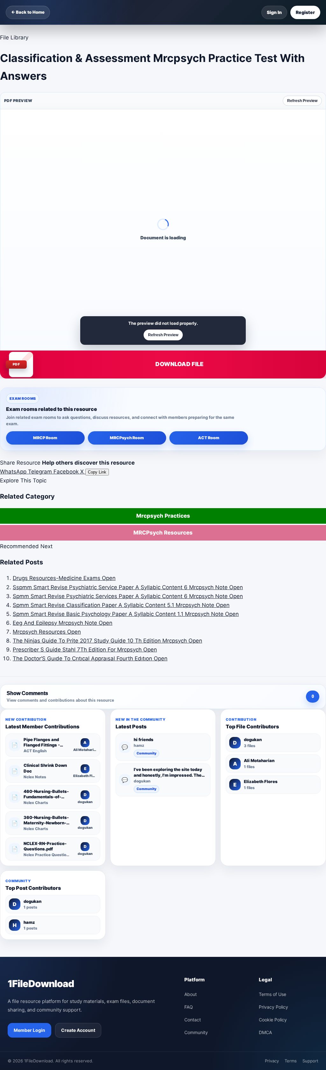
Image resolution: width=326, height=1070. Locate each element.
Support (310, 1060)
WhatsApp (14, 471)
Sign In (274, 12)
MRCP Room (45, 437)
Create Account (78, 1030)
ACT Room (208, 437)
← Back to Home (28, 12)
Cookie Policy (273, 1019)
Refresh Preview (302, 101)
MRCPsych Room (127, 437)
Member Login (29, 1030)
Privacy (272, 1060)
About (190, 994)
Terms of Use (272, 994)
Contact (192, 1019)
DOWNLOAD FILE (179, 364)
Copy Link (97, 472)
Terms (291, 1060)
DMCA (265, 1032)
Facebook (66, 471)
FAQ (188, 1007)
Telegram (40, 471)
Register (305, 12)
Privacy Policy (273, 1007)
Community (146, 753)
